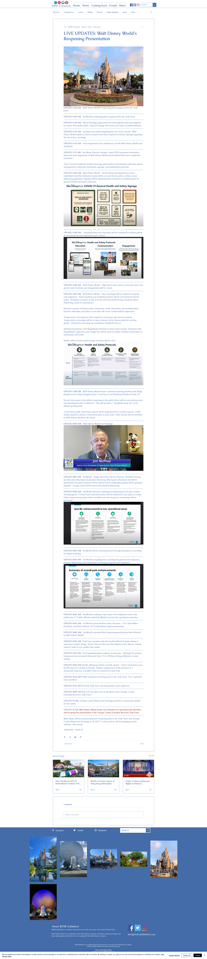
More (133, 12)
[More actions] (142, 27)
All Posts (56, 12)
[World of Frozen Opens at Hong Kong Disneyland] (103, 768)
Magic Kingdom (112, 12)
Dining (90, 12)
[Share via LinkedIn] (75, 737)
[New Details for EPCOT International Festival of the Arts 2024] (68, 768)
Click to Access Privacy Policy (103, 950)
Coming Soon (69, 12)
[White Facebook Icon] (53, 830)
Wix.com (117, 946)
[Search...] (148, 830)
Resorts (99, 12)
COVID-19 (79, 730)
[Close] (204, 955)
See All (151, 756)
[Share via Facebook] (65, 737)
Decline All (186, 955)
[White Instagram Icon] (95, 830)
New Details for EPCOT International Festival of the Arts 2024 (68, 782)
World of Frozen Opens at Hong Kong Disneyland (102, 782)
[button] (151, 12)
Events (80, 12)
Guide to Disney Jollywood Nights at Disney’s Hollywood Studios (137, 782)
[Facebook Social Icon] (131, 5)
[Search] (154, 5)
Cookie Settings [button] (174, 955)
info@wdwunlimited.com (141, 934)
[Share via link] (80, 737)
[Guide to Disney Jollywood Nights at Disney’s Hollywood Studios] (138, 768)
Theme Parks (68, 730)
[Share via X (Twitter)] (70, 737)
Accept (197, 955)
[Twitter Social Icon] (134, 5)
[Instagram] (138, 5)
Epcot (125, 12)
